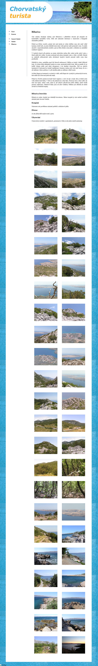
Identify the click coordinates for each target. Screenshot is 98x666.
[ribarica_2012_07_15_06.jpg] (73, 187)
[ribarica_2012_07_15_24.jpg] (73, 387)
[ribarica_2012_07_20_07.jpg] (73, 609)
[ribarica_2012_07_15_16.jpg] (73, 298)
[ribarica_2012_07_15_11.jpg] (45, 254)
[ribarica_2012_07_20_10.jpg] (45, 653)
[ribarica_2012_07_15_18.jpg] (73, 320)
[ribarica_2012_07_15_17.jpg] (45, 320)
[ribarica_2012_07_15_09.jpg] (45, 232)
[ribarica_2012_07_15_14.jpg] (73, 276)
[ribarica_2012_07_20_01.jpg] (73, 542)
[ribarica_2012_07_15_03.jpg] (45, 165)
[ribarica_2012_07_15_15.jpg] (45, 298)
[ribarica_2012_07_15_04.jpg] (73, 165)
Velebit (13, 41)
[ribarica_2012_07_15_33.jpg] (45, 498)
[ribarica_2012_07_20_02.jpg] (45, 564)
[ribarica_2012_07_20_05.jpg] (73, 586)
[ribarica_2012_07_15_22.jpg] (73, 365)
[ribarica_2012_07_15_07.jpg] (45, 209)
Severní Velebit (15, 39)
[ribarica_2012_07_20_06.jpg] (45, 609)
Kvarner (13, 34)
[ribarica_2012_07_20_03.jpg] (73, 564)
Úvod (12, 31)
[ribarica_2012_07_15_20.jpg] (73, 342)
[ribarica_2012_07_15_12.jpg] (73, 254)
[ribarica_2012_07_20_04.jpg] (45, 586)
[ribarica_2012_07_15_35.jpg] (45, 520)
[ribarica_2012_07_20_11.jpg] (73, 653)
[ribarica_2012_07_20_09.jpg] (73, 631)
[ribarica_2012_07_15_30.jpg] (73, 453)
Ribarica (13, 44)
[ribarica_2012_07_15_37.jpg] (45, 542)
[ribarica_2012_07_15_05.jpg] (45, 187)
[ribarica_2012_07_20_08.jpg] (45, 631)
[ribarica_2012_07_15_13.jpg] (45, 276)
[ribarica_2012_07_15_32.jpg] (73, 475)
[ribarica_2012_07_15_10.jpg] (73, 232)
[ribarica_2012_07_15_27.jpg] (45, 431)
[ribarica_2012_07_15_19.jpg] (45, 342)
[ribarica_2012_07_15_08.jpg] (73, 209)
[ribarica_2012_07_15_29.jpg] (45, 453)
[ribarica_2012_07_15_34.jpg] (73, 498)
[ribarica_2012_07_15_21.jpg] (45, 365)
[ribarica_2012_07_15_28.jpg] (73, 431)
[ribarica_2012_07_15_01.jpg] (45, 143)
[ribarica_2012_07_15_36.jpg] (73, 520)
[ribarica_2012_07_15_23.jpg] (45, 387)
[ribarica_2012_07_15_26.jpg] (73, 409)
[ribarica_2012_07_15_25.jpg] (45, 409)
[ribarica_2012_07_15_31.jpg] (45, 475)
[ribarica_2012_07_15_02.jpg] (73, 143)
